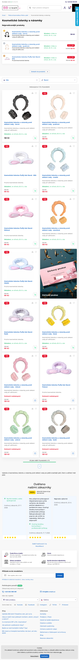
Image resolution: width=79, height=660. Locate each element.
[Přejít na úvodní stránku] (11, 7)
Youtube (20, 605)
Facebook (31, 605)
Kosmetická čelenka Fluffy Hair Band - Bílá (20, 175)
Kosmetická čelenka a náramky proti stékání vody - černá (26, 32)
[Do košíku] (35, 138)
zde (60, 652)
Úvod (3, 15)
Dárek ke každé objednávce (55, 555)
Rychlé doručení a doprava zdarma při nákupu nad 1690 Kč (59, 563)
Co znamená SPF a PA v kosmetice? (14, 622)
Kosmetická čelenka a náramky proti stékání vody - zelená (18, 439)
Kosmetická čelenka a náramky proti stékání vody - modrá (56, 176)
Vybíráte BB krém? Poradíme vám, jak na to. (17, 614)
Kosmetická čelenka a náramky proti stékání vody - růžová (18, 386)
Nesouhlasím (34, 656)
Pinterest (65, 605)
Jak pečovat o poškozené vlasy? (13, 625)
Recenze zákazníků (46, 638)
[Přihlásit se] (64, 8)
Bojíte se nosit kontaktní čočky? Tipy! (14, 628)
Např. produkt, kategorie (40, 8)
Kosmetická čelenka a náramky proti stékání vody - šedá (56, 439)
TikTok (54, 605)
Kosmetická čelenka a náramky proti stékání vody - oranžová (56, 229)
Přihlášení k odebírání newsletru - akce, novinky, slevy (17, 579)
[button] (40, 71)
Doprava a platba (46, 623)
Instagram (43, 605)
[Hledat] (30, 7)
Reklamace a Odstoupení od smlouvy (53, 632)
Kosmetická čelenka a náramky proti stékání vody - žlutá (56, 333)
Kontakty (43, 614)
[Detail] (35, 400)
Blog (41, 635)
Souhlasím (44, 656)
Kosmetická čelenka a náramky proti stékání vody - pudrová (26, 45)
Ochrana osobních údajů (48, 629)
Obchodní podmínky (47, 626)
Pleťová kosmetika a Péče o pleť (18, 15)
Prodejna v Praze (45, 617)
